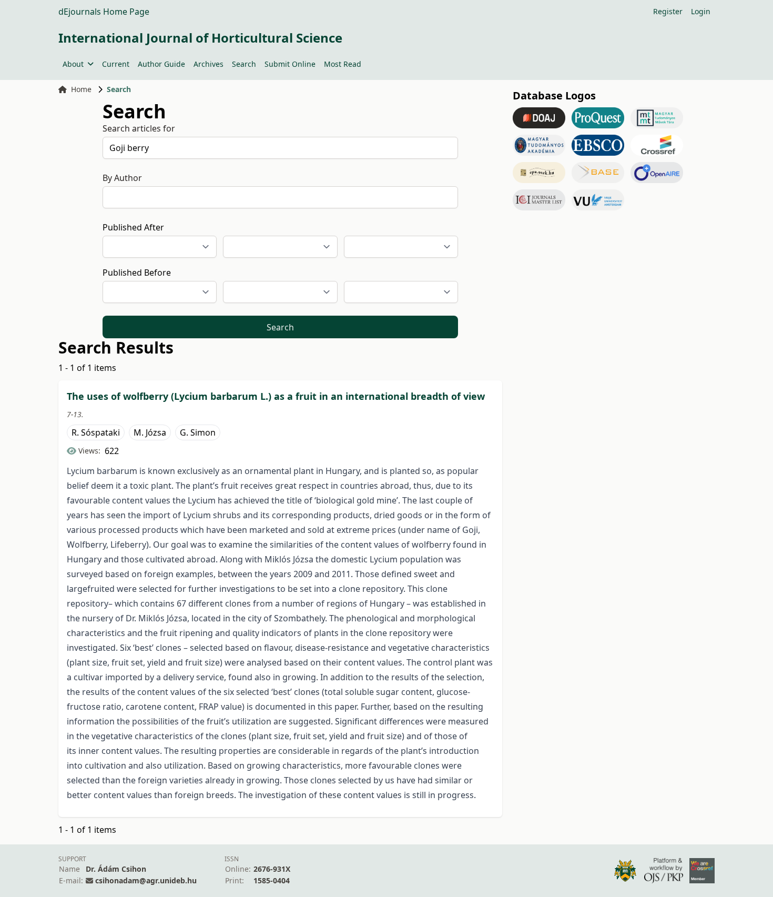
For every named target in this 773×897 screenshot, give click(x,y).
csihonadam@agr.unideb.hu (146, 880)
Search (244, 64)
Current (115, 64)
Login (700, 11)
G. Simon (198, 432)
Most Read (342, 64)
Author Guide (161, 64)
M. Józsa (150, 432)
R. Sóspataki (96, 432)
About (73, 64)
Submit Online (290, 64)
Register (668, 11)
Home (81, 89)
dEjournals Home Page (103, 11)
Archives (208, 64)
